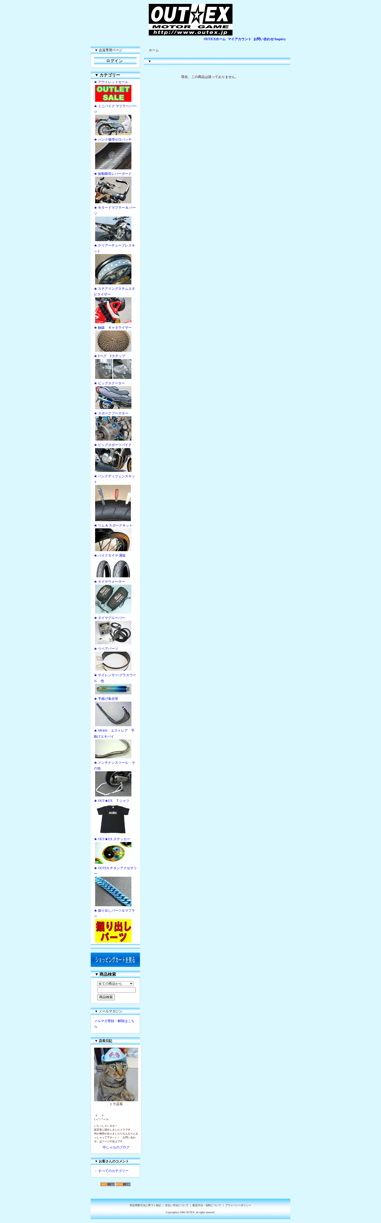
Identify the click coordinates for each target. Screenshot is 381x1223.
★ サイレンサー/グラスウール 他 (115, 678)
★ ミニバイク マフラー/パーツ (115, 109)
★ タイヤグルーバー (109, 618)
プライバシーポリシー (238, 1205)
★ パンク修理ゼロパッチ (113, 139)
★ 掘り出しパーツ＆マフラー (114, 913)
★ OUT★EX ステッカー (112, 839)
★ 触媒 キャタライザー (113, 327)
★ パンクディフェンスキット (114, 479)
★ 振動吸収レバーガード (113, 174)
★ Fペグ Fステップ (109, 356)
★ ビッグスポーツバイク (113, 445)
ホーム (154, 50)
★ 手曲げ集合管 (108, 699)
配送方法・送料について (207, 1205)
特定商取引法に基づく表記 (145, 1205)
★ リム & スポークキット (113, 525)
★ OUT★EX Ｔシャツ (111, 801)
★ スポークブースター (111, 413)
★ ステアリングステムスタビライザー (114, 291)
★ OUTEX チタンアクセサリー (115, 871)
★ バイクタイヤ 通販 (110, 555)
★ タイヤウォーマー (109, 582)
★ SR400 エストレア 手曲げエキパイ (114, 733)
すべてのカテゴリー (113, 1171)
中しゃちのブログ (116, 1147)
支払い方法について (176, 1205)
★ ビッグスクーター (109, 383)
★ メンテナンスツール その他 (114, 765)
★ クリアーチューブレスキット (114, 248)
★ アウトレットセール (111, 82)
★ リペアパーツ (106, 649)
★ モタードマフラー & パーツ (115, 210)
